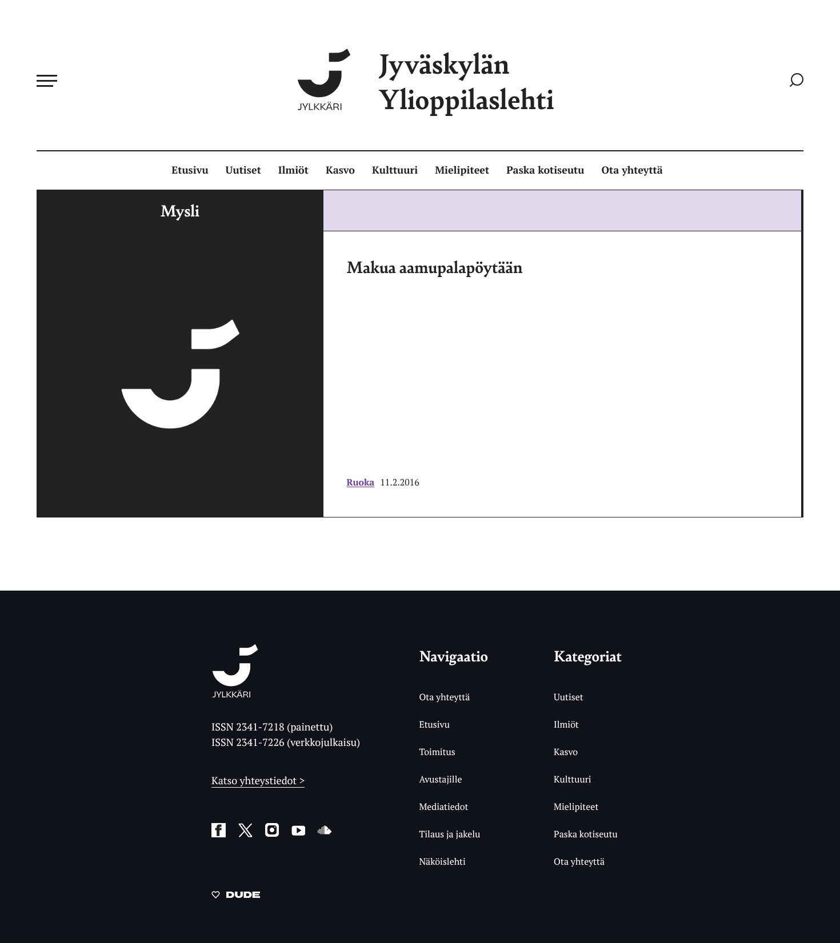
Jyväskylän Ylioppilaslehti (466, 81)
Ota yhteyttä (632, 170)
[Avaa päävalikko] (47, 80)
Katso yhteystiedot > (258, 781)
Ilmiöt (293, 170)
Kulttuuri (395, 170)
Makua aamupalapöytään (434, 266)
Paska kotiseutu (545, 170)
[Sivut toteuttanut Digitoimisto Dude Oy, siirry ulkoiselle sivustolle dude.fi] (235, 896)
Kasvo (340, 170)
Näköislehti (442, 861)
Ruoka (360, 482)
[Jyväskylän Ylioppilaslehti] (235, 693)
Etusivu (189, 170)
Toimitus (437, 751)
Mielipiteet (462, 170)
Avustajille (440, 779)
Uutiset (243, 170)
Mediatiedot (443, 806)
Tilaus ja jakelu (449, 834)
